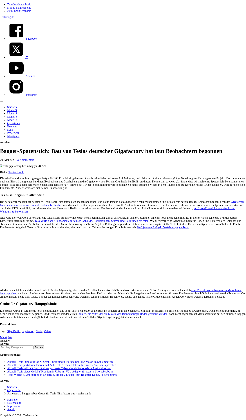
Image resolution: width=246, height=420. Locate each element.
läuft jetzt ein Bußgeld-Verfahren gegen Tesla (163, 227)
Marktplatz (6, 337)
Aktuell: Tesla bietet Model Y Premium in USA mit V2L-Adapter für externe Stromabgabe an (60, 371)
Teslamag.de (7, 17)
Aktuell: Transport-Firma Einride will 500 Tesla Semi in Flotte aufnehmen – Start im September (61, 365)
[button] (1, 101)
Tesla (39, 331)
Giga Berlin (13, 331)
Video (47, 331)
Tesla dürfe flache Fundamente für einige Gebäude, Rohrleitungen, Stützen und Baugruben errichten (92, 220)
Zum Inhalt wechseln (19, 4)
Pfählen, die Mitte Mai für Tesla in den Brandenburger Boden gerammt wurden (122, 313)
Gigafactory (28, 331)
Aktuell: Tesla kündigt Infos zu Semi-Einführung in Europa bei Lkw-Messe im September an (60, 361)
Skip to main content (19, 7)
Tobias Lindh (16, 172)
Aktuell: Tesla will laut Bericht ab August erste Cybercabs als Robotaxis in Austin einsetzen (59, 368)
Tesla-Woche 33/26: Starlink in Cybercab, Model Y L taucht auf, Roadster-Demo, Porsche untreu (62, 374)
